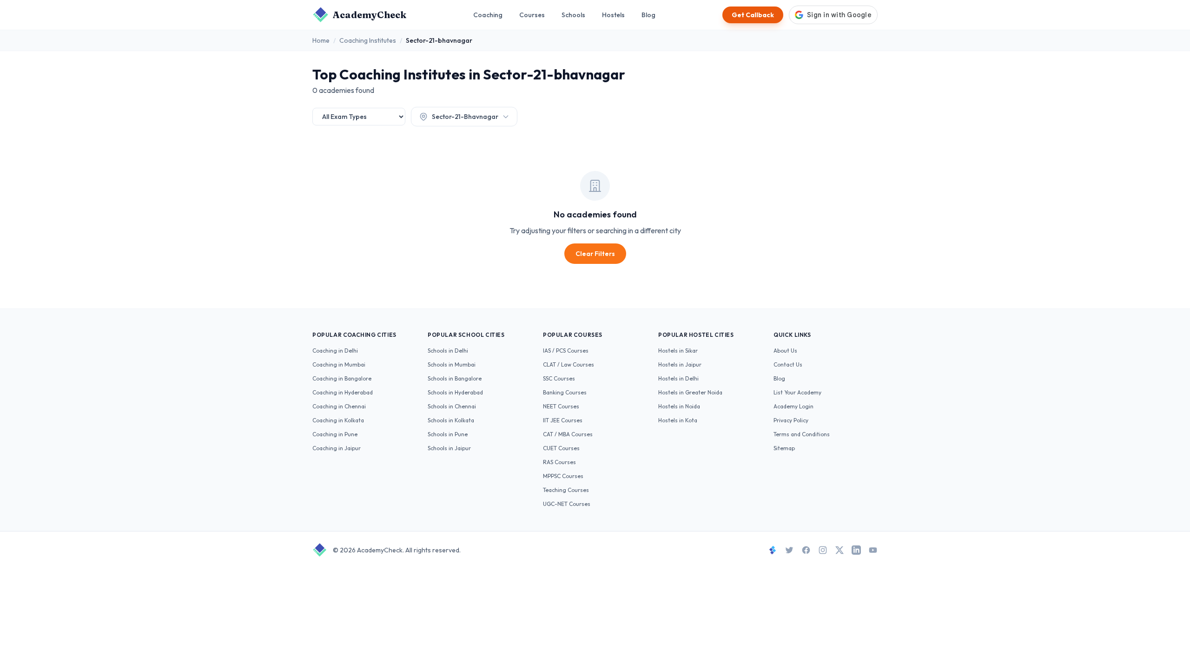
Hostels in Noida (679, 406)
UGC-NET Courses (566, 503)
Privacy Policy (791, 420)
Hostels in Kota (677, 420)
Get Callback (753, 15)
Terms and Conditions (802, 434)
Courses (532, 15)
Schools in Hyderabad (455, 392)
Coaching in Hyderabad (342, 392)
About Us (785, 350)
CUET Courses (561, 448)
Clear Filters (595, 253)
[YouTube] (873, 550)
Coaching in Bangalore (341, 378)
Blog (648, 15)
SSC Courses (559, 378)
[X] (839, 550)
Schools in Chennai (452, 406)
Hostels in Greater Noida (690, 392)
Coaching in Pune (334, 434)
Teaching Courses (566, 489)
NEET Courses (561, 406)
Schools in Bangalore (455, 378)
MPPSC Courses (563, 475)
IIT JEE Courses (562, 420)
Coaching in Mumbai (338, 364)
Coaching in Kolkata (338, 420)
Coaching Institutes (367, 40)
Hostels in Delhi (678, 378)
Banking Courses (565, 392)
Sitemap (784, 448)
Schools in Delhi (448, 350)
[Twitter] (789, 550)
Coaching (487, 15)
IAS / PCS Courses (565, 350)
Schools (573, 15)
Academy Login (793, 406)
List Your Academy (797, 392)
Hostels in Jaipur (679, 364)
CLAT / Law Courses (568, 364)
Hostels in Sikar (678, 350)
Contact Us (788, 364)
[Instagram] (822, 550)
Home (321, 40)
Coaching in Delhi (335, 350)
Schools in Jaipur (449, 448)
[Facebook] (806, 550)
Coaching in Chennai (339, 406)
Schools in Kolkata (451, 420)
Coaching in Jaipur (336, 448)
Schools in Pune (448, 434)
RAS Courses (559, 462)
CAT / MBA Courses (568, 434)
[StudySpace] (772, 550)
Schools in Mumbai (452, 364)
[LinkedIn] (856, 550)
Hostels (613, 15)
